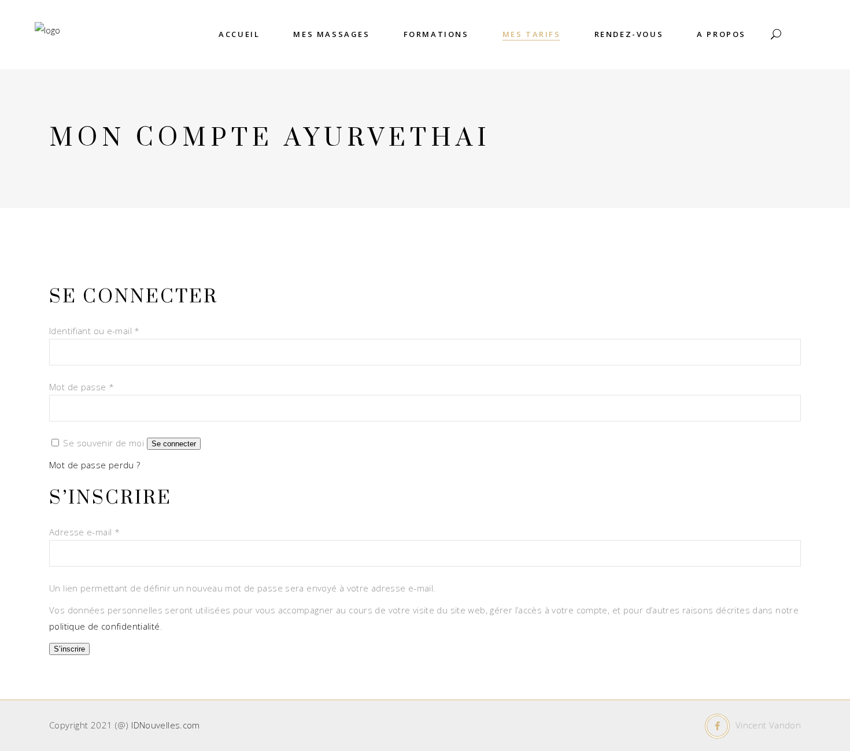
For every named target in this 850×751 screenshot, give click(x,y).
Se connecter (173, 443)
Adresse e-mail (84, 532)
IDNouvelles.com (165, 725)
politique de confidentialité (104, 626)
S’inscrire (69, 649)
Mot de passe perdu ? (95, 465)
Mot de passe (81, 387)
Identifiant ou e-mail (94, 330)
